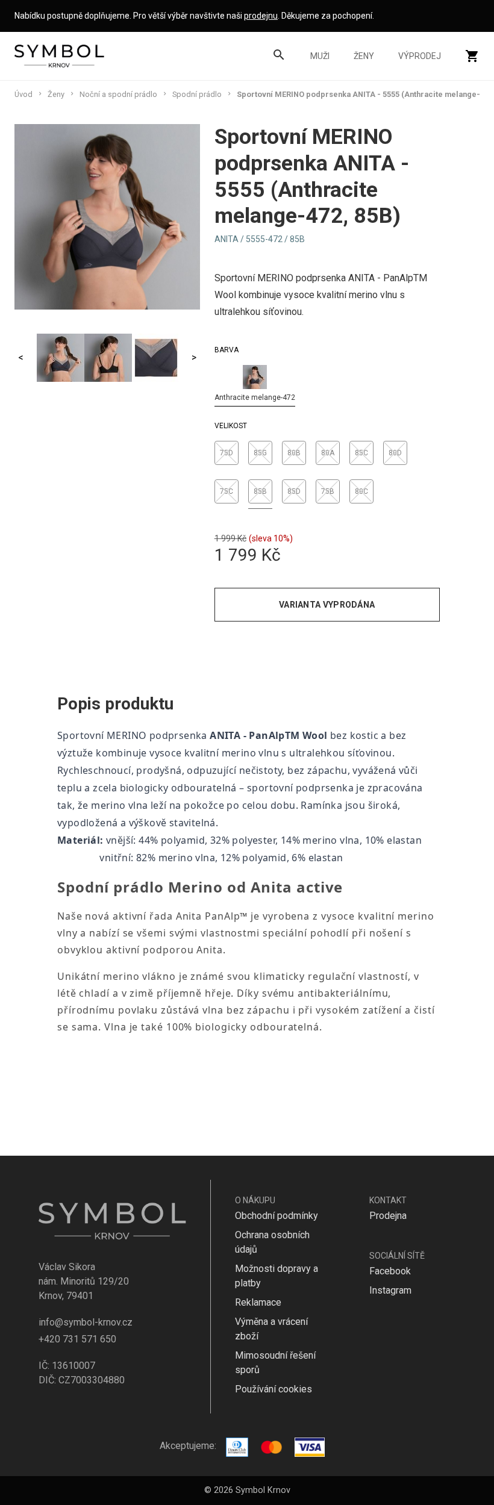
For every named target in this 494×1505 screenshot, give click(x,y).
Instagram (390, 1290)
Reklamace (258, 1302)
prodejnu (261, 15)
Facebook (390, 1271)
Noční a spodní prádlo (118, 94)
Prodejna (388, 1215)
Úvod (23, 94)
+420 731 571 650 (77, 1339)
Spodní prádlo (197, 94)
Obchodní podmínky (276, 1215)
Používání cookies (273, 1389)
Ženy (364, 56)
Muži (320, 56)
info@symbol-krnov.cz (86, 1322)
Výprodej (419, 56)
